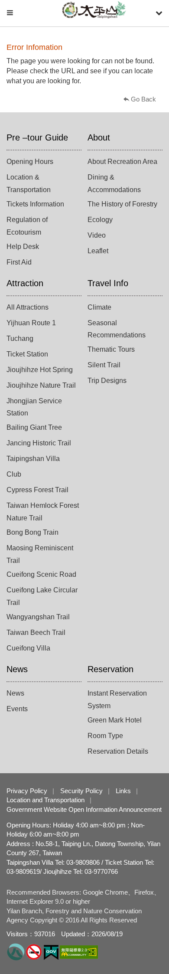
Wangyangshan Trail (38, 617)
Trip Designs (107, 380)
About (99, 137)
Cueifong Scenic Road (41, 574)
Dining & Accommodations (114, 183)
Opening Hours (29, 161)
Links (123, 790)
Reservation (110, 669)
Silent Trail (104, 365)
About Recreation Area (122, 161)
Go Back (143, 99)
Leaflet (98, 251)
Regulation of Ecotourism (27, 226)
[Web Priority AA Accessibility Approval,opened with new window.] (79, 951)
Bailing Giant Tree (34, 427)
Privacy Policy (26, 790)
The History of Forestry (122, 204)
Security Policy (81, 790)
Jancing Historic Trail (38, 443)
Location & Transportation (28, 183)
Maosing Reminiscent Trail (39, 554)
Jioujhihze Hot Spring (39, 369)
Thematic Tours (111, 349)
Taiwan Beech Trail (35, 632)
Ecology (100, 219)
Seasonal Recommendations (117, 329)
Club (13, 474)
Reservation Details (118, 751)
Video (97, 235)
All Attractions (27, 307)
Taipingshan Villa (33, 458)
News (17, 669)
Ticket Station (27, 354)
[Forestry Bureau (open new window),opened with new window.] (15, 951)
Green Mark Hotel (115, 720)
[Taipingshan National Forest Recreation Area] (94, 9)
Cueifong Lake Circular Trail (42, 596)
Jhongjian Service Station (34, 407)
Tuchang (19, 338)
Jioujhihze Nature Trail (41, 385)
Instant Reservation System (117, 699)
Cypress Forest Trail (37, 490)
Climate (99, 307)
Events (17, 709)
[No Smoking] (33, 951)
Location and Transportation (45, 800)
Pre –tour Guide (37, 137)
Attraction (24, 283)
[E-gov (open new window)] (51, 951)
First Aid (19, 262)
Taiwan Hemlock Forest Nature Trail (42, 512)
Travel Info (108, 283)
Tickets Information (35, 204)
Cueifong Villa (28, 648)
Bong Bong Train (32, 532)
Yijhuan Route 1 (31, 323)
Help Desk (22, 246)
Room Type (105, 735)
